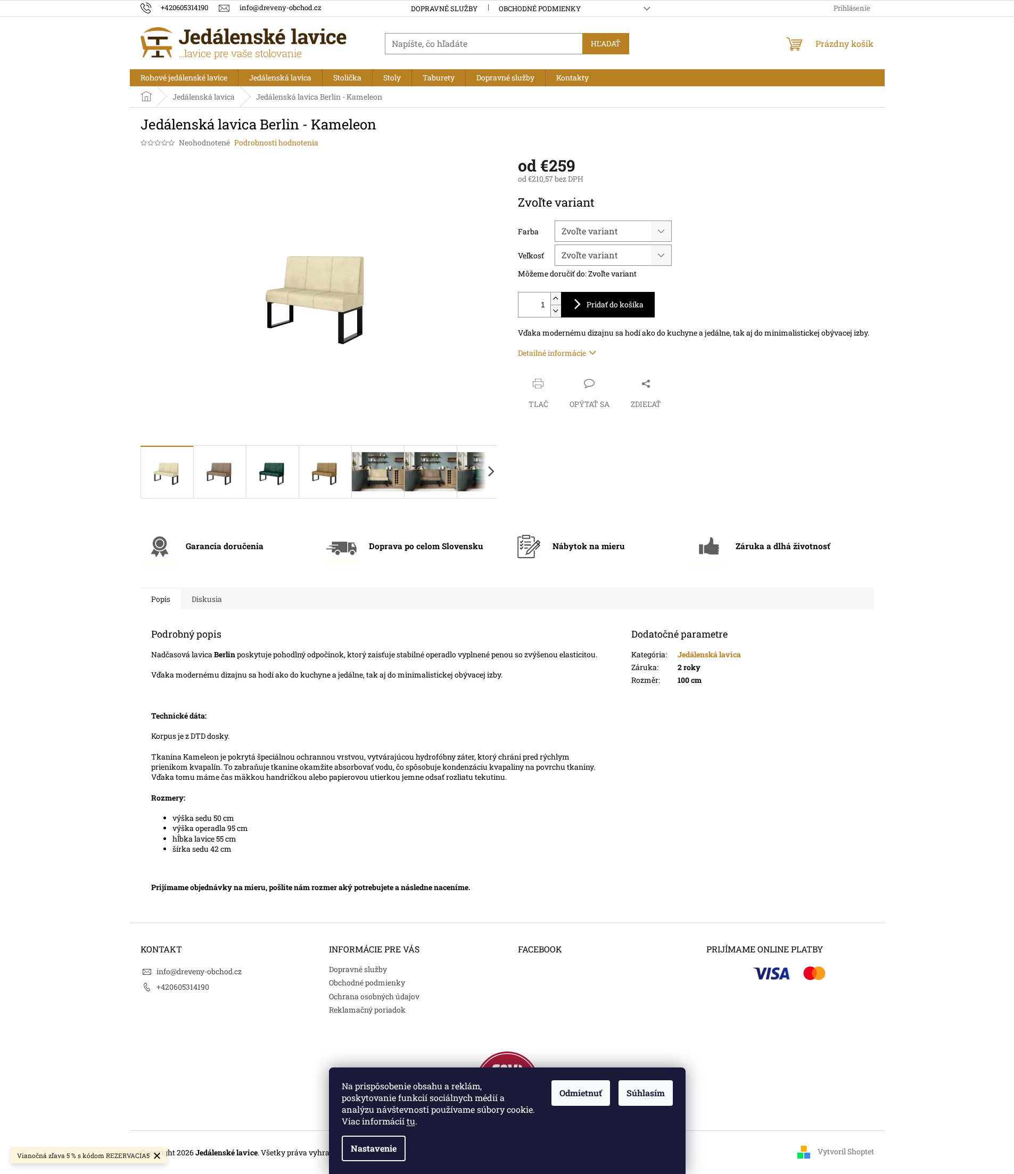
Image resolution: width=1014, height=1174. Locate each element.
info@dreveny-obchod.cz (199, 971)
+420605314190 (182, 987)
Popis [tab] (160, 599)
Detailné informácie (552, 353)
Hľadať (606, 43)
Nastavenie (374, 1148)
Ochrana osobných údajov (374, 996)
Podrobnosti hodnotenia (276, 142)
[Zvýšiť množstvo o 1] (555, 298)
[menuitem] (184, 77)
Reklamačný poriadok (367, 1010)
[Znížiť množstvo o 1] (555, 311)
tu (411, 1121)
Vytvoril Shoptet (846, 1151)
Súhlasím (645, 1092)
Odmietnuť (580, 1092)
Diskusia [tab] (207, 599)
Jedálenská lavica (709, 654)
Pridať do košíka (615, 304)
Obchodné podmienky (540, 8)
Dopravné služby (444, 8)
